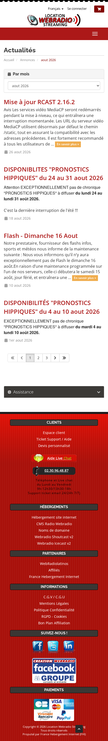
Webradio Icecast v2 (54, 543)
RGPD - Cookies (54, 616)
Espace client (54, 432)
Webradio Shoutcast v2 (54, 536)
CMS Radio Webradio (54, 523)
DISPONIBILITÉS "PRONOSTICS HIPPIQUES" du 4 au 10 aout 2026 (52, 307)
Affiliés (54, 570)
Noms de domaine (54, 530)
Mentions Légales (54, 603)
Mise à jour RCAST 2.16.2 (39, 102)
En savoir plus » (68, 144)
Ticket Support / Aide (54, 439)
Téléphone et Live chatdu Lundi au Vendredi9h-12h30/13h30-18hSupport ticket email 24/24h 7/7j (54, 486)
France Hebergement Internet (54, 576)
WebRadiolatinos (54, 563)
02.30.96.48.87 (56, 470)
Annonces (27, 60)
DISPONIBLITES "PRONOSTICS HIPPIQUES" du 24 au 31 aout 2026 (53, 173)
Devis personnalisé (54, 445)
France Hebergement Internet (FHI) (63, 734)
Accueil (9, 60)
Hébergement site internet (54, 517)
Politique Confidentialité (54, 610)
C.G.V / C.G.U (54, 597)
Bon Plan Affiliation (54, 623)
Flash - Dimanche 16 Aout (41, 235)
